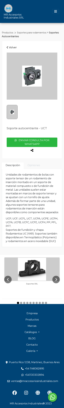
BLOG (32, 338)
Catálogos (31, 332)
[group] (32, 76)
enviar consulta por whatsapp (33, 142)
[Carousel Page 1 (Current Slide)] (18, 303)
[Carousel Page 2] (21, 303)
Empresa (32, 313)
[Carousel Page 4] (27, 303)
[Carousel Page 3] (24, 303)
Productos (8, 32)
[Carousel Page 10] (46, 303)
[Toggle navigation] (55, 11)
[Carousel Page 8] (40, 303)
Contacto (32, 344)
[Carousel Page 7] (37, 303)
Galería (31, 350)
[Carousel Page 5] (30, 303)
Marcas (32, 325)
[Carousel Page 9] (43, 303)
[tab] (13, 166)
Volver (12, 47)
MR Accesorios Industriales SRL (14, 16)
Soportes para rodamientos (32, 32)
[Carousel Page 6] (33, 303)
